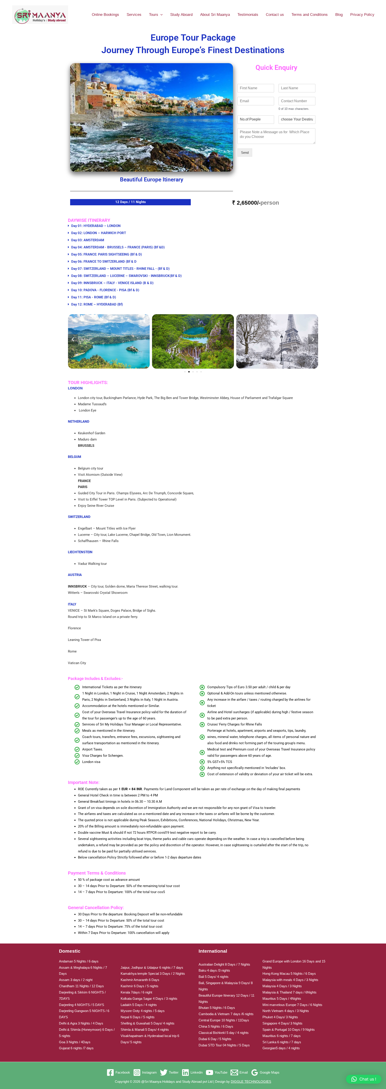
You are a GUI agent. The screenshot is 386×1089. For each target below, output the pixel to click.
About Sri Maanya (215, 14)
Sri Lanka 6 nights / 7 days (281, 1042)
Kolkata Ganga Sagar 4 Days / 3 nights (149, 998)
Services (134, 14)
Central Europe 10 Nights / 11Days (224, 1020)
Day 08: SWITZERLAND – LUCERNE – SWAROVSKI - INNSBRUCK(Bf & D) (126, 276)
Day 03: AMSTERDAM (87, 240)
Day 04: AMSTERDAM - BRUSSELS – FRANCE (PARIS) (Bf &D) (118, 247)
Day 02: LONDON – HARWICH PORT (98, 233)
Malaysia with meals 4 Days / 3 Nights (290, 980)
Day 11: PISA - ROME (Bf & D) (93, 297)
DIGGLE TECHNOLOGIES (251, 1081)
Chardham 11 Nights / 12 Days (81, 986)
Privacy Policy (362, 14)
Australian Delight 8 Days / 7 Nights (224, 964)
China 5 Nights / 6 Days (216, 1026)
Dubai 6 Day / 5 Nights (215, 1039)
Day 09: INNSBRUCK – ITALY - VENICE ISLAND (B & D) (112, 283)
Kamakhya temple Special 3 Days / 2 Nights (153, 973)
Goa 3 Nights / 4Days (74, 1042)
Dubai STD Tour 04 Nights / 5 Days (224, 1045)
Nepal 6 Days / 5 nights (138, 1017)
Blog (339, 14)
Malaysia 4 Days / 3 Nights (282, 986)
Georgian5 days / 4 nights (281, 1048)
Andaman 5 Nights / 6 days (79, 961)
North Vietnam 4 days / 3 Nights (285, 1011)
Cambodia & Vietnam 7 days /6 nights (226, 1014)
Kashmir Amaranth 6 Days (140, 980)
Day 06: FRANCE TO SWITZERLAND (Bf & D (103, 262)
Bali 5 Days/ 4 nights (214, 977)
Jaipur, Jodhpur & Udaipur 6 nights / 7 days (152, 967)
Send (245, 152)
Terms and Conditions (310, 14)
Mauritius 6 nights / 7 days (281, 1036)
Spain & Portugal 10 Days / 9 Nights (288, 1029)
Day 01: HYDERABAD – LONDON (96, 226)
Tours (153, 14)
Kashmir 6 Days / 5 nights (139, 986)
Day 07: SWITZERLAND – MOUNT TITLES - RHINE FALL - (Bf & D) (120, 269)
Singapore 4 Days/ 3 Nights (282, 1023)
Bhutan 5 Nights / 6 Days (217, 1008)
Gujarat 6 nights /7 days (76, 1048)
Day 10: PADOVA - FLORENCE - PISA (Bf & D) (105, 290)
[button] (160, 14)
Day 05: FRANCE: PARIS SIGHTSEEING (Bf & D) (106, 254)
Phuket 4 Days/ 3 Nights (280, 1017)
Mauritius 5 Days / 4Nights (281, 998)
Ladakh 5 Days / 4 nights (139, 1005)
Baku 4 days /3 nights (214, 970)
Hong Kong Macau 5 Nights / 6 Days (289, 973)
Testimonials (247, 14)
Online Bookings (105, 14)
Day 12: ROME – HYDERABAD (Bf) (97, 304)
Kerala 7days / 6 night (136, 992)
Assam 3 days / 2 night (75, 980)
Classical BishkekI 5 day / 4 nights (224, 1033)
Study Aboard (181, 14)
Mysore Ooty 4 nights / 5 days (143, 1011)
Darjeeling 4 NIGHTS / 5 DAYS (81, 1005)
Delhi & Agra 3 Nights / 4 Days (81, 1023)
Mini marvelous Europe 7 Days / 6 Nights (292, 1005)
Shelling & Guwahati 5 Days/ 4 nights (147, 1023)
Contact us (275, 14)
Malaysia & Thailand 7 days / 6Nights (289, 992)
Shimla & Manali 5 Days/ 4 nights (145, 1029)
